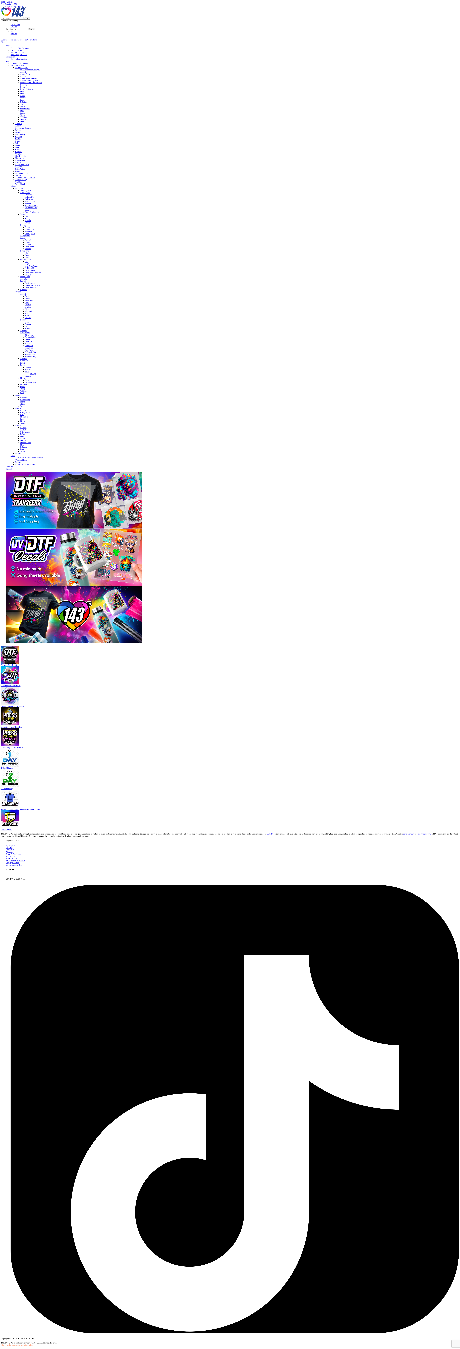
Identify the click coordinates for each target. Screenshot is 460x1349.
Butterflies (29, 300)
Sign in (3, 6)
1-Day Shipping (7, 768)
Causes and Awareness (28, 78)
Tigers (27, 315)
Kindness (28, 231)
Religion (23, 102)
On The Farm (30, 270)
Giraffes (28, 305)
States (22, 115)
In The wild (29, 268)
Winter (27, 223)
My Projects (18, 6)
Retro (27, 326)
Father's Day (29, 197)
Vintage (28, 376)
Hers (27, 255)
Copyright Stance (12, 863)
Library (13, 186)
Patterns (23, 98)
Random (23, 290)
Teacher (18, 175)
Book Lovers (30, 283)
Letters (22, 91)
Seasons (23, 214)
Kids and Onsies (26, 89)
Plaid (22, 445)
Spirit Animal (20, 169)
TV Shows (24, 117)
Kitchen (18, 162)
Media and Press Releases (25, 464)
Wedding (18, 182)
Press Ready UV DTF (19, 55)
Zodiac (22, 121)
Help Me (9, 848)
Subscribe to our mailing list (11, 40)
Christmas (28, 195)
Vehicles (23, 119)
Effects (22, 363)
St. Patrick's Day (21, 173)
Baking (18, 130)
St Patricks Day (31, 352)
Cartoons (23, 331)
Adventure (24, 279)
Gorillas (28, 307)
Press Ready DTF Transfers (11, 727)
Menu (3, 42)
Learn (13, 456)
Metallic (23, 441)
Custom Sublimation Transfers (12, 706)
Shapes (23, 106)
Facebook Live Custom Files (31, 83)
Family (18, 145)
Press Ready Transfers (19, 52)
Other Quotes (30, 234)
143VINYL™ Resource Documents (29, 458)
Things (22, 389)
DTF (7, 46)
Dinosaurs (24, 361)
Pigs (26, 313)
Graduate (18, 152)
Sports (22, 113)
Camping (18, 137)
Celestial (23, 359)
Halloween (19, 158)
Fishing (28, 242)
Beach (17, 132)
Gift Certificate (6, 830)
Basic (22, 415)
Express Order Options (19, 63)
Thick (22, 404)
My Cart (14, 27)
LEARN (270, 834)
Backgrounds (25, 320)
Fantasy (28, 367)
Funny (27, 227)
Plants (22, 378)
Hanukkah (29, 348)
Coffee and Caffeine (32, 285)
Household (24, 87)
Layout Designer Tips (14, 865)
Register (10, 6)
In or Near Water (31, 266)
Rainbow (23, 447)
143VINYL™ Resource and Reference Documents (20, 809)
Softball (28, 249)
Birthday (28, 339)
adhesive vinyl (408, 834)
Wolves (28, 318)
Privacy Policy (11, 858)
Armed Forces (25, 74)
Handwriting (25, 400)
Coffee (17, 139)
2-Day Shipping (7, 789)
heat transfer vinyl (424, 834)
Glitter (22, 438)
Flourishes (24, 417)
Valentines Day (30, 356)
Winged (28, 275)
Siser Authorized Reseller (15, 861)
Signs (22, 111)
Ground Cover (30, 382)
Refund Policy (11, 856)
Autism (18, 126)
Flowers (28, 380)
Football (28, 244)
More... (8, 61)
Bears (27, 296)
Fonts (17, 395)
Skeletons (23, 384)
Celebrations (25, 193)
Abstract (23, 428)
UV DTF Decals (17, 50)
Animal (23, 430)
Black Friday (20, 134)
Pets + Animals (26, 259)
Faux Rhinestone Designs (30, 70)
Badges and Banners (23, 128)
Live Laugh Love (22, 165)
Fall (16, 143)
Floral (27, 322)
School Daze (25, 277)
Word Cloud (20, 184)
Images (18, 292)
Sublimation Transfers (19, 59)
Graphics (18, 154)
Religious (19, 167)
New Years (29, 350)
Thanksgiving (30, 354)
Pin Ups (33, 374)
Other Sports (29, 247)
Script (22, 402)
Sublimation (10, 57)
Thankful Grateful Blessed (25, 178)
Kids (27, 257)
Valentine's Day (21, 180)
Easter (17, 141)
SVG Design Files (17, 65)
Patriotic (28, 203)
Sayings (23, 104)
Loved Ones (24, 251)
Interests (23, 281)
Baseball (28, 240)
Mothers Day (30, 201)
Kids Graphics (20, 160)
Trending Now (25, 190)
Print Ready (19, 188)
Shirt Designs (25, 109)
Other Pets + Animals (33, 272)
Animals (23, 72)
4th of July (29, 335)
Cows (27, 303)
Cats (26, 262)
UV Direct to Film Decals (10, 686)
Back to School (31, 337)
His (26, 253)
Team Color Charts (30, 40)
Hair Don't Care (21, 156)
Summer (28, 221)
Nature (22, 96)
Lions (27, 309)
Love (22, 93)
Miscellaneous (25, 443)
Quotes (23, 225)
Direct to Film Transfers (20, 48)
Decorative (24, 397)
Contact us (10, 850)
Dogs (27, 264)
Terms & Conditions (13, 854)
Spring (27, 218)
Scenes (27, 328)
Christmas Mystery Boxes (30, 81)
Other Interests (30, 287)
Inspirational (29, 229)
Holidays (23, 85)
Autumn (23, 76)
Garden (18, 150)
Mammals (28, 311)
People (22, 100)
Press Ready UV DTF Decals (12, 747)
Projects (18, 453)
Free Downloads (21, 68)
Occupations (25, 236)
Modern (28, 369)
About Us (9, 852)
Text (21, 406)
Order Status (15, 25)
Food (17, 147)
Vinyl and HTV (21, 460)
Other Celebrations (32, 212)
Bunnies (28, 298)
